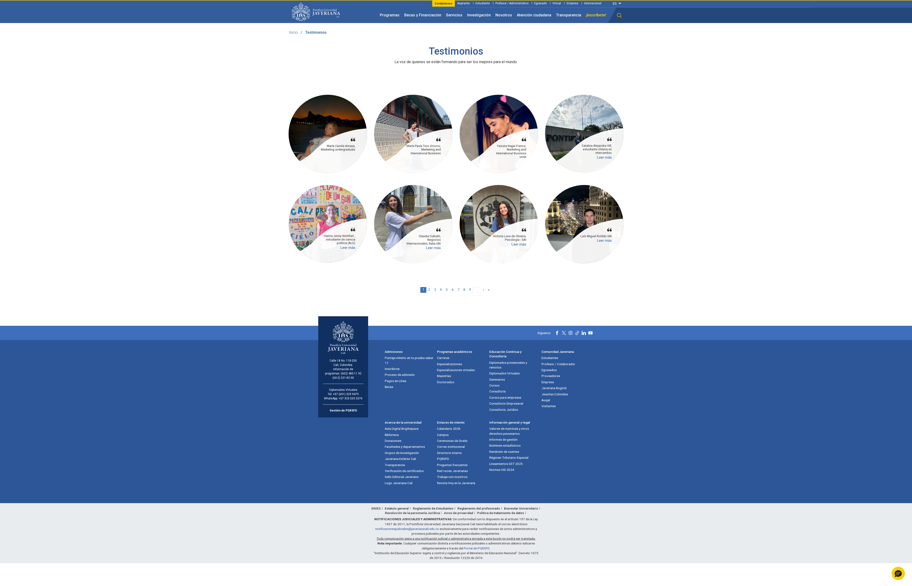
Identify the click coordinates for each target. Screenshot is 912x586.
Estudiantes (550, 358)
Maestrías (444, 376)
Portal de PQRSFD (476, 548)
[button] (619, 15)
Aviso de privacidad (458, 513)
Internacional (592, 3)
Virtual (556, 3)
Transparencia (568, 15)
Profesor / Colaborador (558, 364)
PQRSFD (443, 459)
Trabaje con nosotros (452, 477)
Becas (389, 387)
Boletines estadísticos (505, 445)
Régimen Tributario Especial (508, 457)
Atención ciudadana (534, 15)
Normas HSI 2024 (501, 470)
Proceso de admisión (400, 375)
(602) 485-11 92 (351, 373)
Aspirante (463, 3)
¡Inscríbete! (596, 15)
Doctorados (445, 382)
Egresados (549, 370)
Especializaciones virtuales (456, 370)
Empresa (572, 3)
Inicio (293, 32)
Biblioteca (392, 435)
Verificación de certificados (404, 471)
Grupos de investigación (402, 453)
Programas (389, 15)
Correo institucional (451, 447)
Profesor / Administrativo (511, 3)
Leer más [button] (604, 157)
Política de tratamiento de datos (500, 513)
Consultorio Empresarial (506, 403)
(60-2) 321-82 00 (343, 377)
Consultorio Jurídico (503, 409)
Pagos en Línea (395, 381)
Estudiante (482, 3)
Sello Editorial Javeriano (402, 477)
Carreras (443, 358)
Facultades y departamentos (405, 447)
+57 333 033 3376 (350, 398)
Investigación (479, 15)
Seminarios (497, 379)
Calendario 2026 (449, 428)
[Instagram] (570, 333)
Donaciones (393, 441)
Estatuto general (397, 508)
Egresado (540, 3)
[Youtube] (590, 333)
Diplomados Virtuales (504, 373)
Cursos (494, 385)
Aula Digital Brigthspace (401, 428)
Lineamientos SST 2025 (506, 464)
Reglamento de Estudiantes (433, 508)
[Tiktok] (577, 333)
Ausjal (546, 400)
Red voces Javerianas (452, 471)
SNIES (376, 508)
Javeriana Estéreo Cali (400, 459)
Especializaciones (449, 364)
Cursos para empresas (505, 397)
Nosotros (503, 15)
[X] (564, 333)
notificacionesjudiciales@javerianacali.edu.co (407, 529)
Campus (443, 435)
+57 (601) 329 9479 (346, 394)
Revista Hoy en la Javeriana (456, 483)
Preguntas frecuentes (452, 465)
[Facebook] (557, 333)
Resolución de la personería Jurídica (412, 513)
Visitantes (549, 406)
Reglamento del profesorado (478, 508)
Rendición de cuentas (504, 452)
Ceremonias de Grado (452, 441)
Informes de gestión (503, 439)
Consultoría (497, 391)
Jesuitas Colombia (555, 394)
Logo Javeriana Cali (399, 483)
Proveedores (551, 376)
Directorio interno (449, 453)
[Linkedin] (584, 333)
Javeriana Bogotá (554, 388)
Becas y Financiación (422, 15)
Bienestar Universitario (521, 508)
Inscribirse (392, 369)
